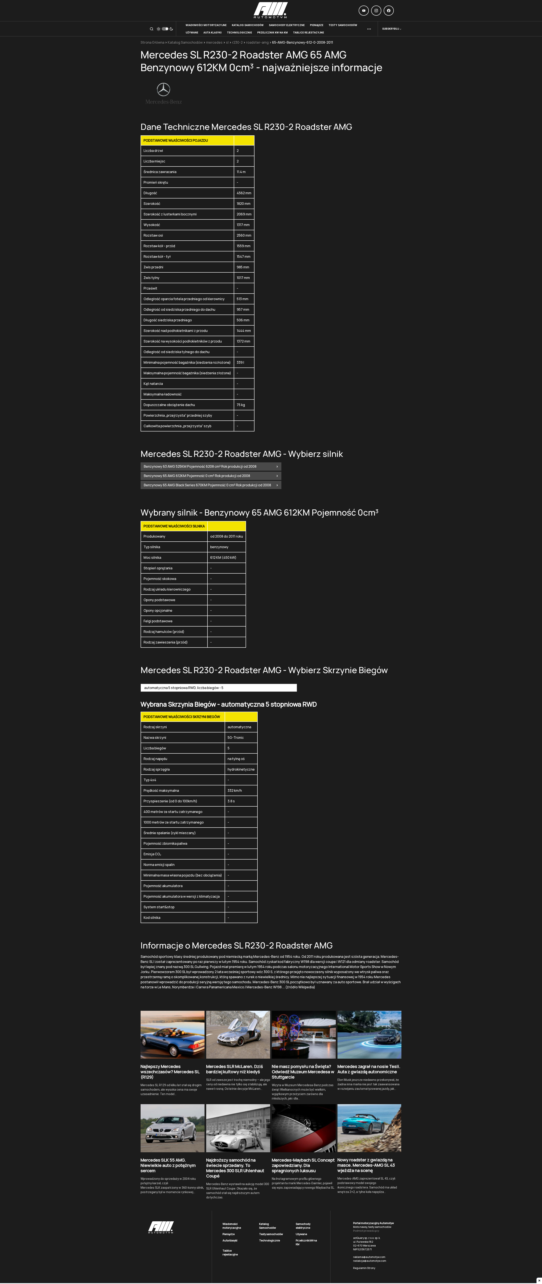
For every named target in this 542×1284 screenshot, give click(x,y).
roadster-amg (257, 42)
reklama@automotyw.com (369, 1257)
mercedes (214, 42)
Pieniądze (229, 1234)
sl (227, 42)
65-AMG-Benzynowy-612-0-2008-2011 (302, 42)
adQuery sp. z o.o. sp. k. (366, 1238)
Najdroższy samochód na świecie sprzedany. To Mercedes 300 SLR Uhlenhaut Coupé (235, 1168)
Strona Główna (152, 42)
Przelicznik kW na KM (306, 1242)
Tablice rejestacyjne (230, 1252)
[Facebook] (389, 11)
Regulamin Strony (364, 1268)
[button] (151, 29)
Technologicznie (269, 1240)
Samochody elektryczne (303, 1226)
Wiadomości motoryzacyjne (232, 1226)
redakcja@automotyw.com (369, 1261)
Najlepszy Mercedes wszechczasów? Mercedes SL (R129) (170, 1072)
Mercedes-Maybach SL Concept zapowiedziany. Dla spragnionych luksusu (303, 1165)
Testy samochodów (271, 1234)
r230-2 (237, 42)
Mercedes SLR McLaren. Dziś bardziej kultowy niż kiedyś (234, 1069)
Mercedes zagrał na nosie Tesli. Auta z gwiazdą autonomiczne (368, 1069)
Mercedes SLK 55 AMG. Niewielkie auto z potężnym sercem (168, 1165)
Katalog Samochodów (185, 42)
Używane (301, 1234)
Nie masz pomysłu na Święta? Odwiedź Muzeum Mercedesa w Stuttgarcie (303, 1072)
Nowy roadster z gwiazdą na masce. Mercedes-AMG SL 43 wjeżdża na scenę (366, 1165)
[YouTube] (364, 11)
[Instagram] (376, 11)
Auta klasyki (230, 1240)
